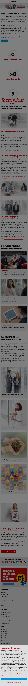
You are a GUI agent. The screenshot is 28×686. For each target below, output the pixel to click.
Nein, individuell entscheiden (14, 682)
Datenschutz (11, 673)
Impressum (22, 673)
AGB (2, 675)
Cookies (17, 673)
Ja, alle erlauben (14, 678)
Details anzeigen (4, 673)
